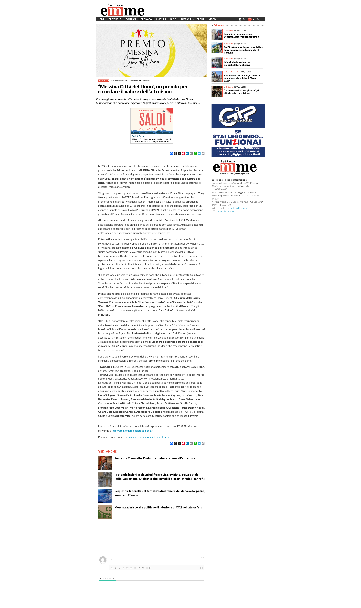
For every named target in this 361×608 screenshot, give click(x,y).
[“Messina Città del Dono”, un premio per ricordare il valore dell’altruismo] (151, 50)
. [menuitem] (240, 20)
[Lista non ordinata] (131, 568)
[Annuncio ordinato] (127, 568)
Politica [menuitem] (131, 19)
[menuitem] (220, 19)
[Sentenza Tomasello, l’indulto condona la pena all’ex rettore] (105, 462)
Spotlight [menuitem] (115, 19)
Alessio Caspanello (232, 72)
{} (147, 568)
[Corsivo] (116, 568)
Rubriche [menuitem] (186, 19)
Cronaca (104, 80)
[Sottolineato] (120, 568)
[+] (150, 568)
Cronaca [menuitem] (146, 19)
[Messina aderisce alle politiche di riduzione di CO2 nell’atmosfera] (105, 511)
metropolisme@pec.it (226, 211)
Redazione (134, 80)
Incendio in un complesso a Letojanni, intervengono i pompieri (242, 35)
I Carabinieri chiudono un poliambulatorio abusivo (237, 63)
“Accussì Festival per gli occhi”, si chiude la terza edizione (241, 91)
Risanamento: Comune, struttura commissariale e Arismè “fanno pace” (242, 78)
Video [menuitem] (212, 19)
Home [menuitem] (101, 19)
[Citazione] (135, 568)
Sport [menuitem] (200, 19)
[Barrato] (124, 568)
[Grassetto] (112, 568)
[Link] (143, 568)
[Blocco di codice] (139, 568)
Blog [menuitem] (173, 19)
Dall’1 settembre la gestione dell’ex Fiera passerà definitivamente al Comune (243, 50)
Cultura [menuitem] (161, 19)
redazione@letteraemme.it (240, 208)
